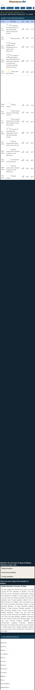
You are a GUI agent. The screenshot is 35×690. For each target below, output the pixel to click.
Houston (3, 646)
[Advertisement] (17, 88)
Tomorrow (10, 8)
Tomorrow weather (8, 572)
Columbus (4, 672)
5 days (17, 8)
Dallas (3, 680)
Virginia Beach (5, 687)
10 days (29, 8)
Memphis (3, 676)
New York (4, 643)
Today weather (7, 568)
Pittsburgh (4, 669)
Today (3, 8)
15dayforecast (17, 1)
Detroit (3, 650)
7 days (23, 8)
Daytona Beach (5, 684)
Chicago (3, 661)
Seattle (3, 658)
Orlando (3, 665)
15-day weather (7, 576)
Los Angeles (4, 654)
